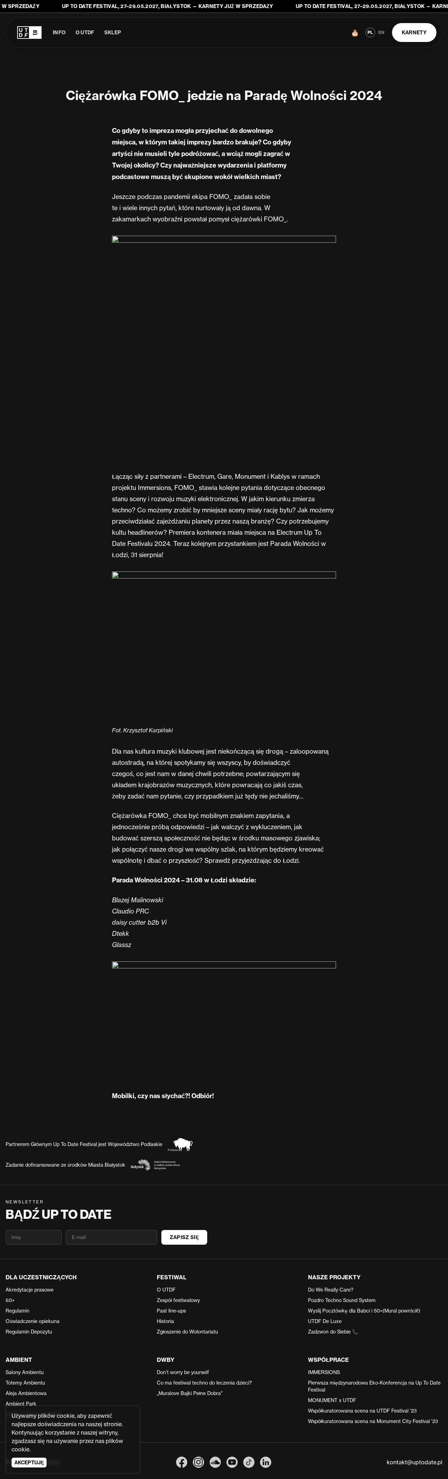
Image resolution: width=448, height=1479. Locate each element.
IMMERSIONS (324, 1372)
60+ (10, 1300)
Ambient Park (21, 1404)
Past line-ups (171, 1311)
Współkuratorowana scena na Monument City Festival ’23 (373, 1421)
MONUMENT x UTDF (332, 1400)
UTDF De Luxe (325, 1321)
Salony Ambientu (25, 1372)
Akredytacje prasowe (30, 1290)
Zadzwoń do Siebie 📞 (333, 1332)
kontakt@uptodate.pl (414, 1462)
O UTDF (85, 32)
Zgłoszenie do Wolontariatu (187, 1332)
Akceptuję (29, 1462)
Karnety (414, 32)
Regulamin (17, 1311)
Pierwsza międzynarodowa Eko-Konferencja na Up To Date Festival (374, 1386)
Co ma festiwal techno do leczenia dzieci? (204, 1383)
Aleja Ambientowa (26, 1393)
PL (370, 32)
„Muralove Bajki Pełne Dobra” (190, 1393)
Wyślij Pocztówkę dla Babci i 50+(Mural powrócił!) (364, 1311)
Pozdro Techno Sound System (342, 1300)
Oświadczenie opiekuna (32, 1321)
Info (59, 32)
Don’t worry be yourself (183, 1372)
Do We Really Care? (331, 1290)
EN (381, 32)
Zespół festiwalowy (178, 1300)
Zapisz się (184, 1237)
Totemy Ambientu (25, 1383)
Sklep (112, 32)
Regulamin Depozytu (29, 1332)
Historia (165, 1321)
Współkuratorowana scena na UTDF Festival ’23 (362, 1411)
